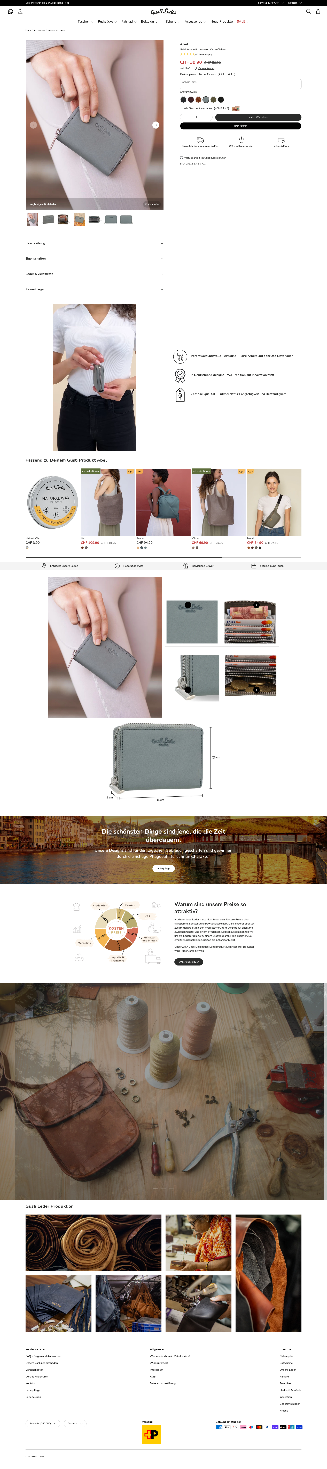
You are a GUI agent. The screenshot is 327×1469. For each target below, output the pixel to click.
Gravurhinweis (188, 92)
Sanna (140, 538)
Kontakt (30, 1383)
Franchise (285, 1383)
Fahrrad (127, 21)
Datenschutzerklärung (163, 1383)
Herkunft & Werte (290, 1390)
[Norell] (274, 502)
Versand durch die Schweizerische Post (47, 2)
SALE (241, 21)
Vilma (195, 538)
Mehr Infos (153, 204)
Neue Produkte (222, 21)
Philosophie (286, 1356)
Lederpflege (163, 868)
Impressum (156, 1370)
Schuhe (171, 21)
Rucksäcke (105, 21)
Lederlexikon (33, 1397)
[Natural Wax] (53, 502)
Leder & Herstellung (183, 1113)
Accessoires (193, 21)
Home (28, 30)
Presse (284, 1411)
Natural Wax (33, 538)
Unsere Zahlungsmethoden (42, 1363)
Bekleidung (149, 21)
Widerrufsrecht (159, 1363)
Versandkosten (206, 68)
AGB (153, 1377)
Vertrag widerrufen (37, 1377)
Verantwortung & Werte (146, 1113)
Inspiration (286, 1397)
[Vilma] (219, 502)
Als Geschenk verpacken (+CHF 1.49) (206, 108)
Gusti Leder (38, 1456)
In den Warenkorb (258, 117)
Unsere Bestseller (189, 961)
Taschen (84, 21)
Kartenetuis (53, 30)
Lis (82, 538)
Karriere (284, 1377)
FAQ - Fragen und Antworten (43, 1356)
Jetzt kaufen (240, 125)
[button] (10, 11)
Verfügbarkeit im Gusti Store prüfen (205, 158)
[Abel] (183, 99)
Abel (63, 30)
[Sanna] (163, 502)
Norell (250, 538)
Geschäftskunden (290, 1404)
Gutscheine (286, 1363)
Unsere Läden (288, 1370)
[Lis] (108, 502)
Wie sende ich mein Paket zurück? (170, 1356)
